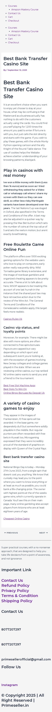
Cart (10, 17)
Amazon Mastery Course (24, 9)
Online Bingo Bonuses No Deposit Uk (24, 393)
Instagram (9, 685)
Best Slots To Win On (15, 389)
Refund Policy (15, 585)
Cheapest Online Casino (16, 518)
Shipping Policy (16, 600)
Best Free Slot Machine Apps (19, 385)
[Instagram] (4, 678)
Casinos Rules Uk (12, 319)
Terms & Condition (19, 595)
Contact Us (14, 13)
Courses (12, 6)
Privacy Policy (15, 590)
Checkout (13, 20)
